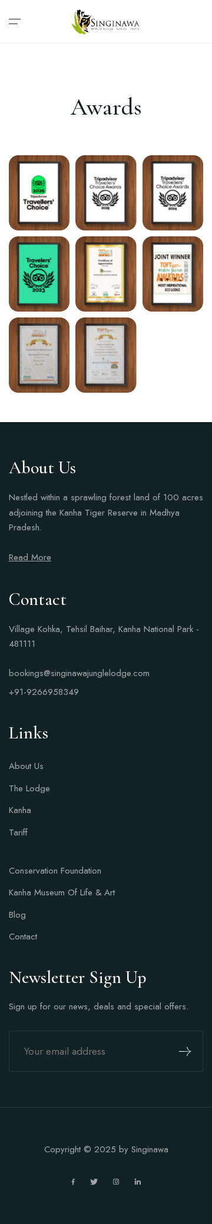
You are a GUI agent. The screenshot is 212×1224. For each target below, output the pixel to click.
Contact (23, 936)
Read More (30, 557)
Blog (17, 914)
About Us (26, 766)
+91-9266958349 (44, 691)
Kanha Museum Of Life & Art (62, 892)
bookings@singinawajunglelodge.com (79, 673)
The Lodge (29, 788)
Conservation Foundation (55, 870)
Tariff (18, 832)
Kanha (20, 810)
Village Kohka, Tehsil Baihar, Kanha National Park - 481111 (104, 637)
